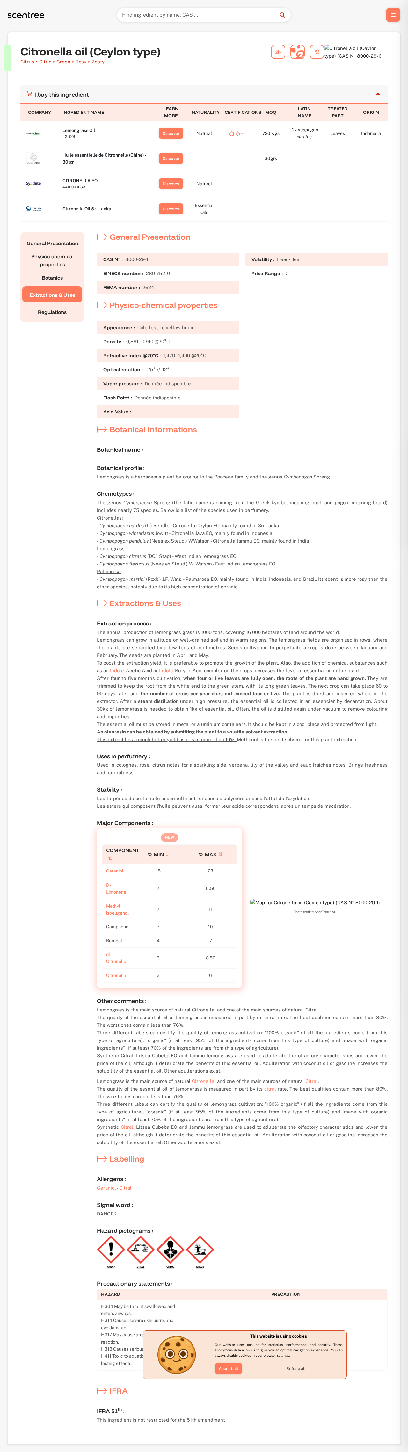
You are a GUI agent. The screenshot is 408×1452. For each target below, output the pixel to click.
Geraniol (114, 870)
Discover (171, 133)
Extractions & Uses (52, 295)
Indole (117, 670)
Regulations (52, 312)
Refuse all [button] (296, 1368)
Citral (311, 1081)
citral (270, 1088)
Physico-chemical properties (52, 260)
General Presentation (52, 243)
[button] (228, 1368)
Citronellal (116, 975)
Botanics (52, 277)
